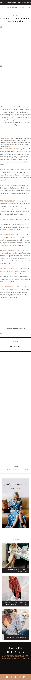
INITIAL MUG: (5, 138)
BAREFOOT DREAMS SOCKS (10, 287)
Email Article (12, 346)
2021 (14, 469)
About (2, 2)
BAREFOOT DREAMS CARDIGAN (10, 250)
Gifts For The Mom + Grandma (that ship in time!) (15, 20)
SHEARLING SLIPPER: (7, 235)
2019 (26, 469)
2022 (8, 469)
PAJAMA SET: (5, 170)
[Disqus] (15, 378)
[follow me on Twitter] (15, 677)
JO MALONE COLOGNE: (8, 219)
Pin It (19, 346)
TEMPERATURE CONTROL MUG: (11, 201)
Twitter (15, 346)
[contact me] (7, 677)
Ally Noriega (23, 658)
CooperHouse (18, 659)
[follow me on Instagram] (20, 677)
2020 (20, 469)
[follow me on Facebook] (11, 677)
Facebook (17, 346)
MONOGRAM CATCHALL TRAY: (10, 149)
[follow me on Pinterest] (24, 677)
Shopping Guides (11, 2)
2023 (2, 469)
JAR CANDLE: (5, 185)
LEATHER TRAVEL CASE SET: (10, 269)
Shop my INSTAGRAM (24, 2)
